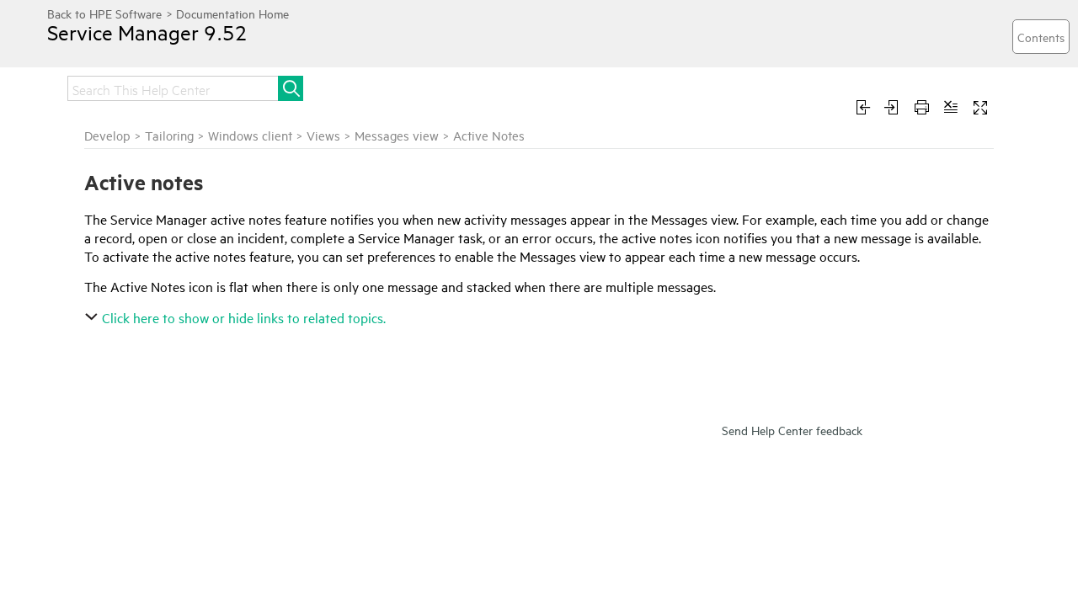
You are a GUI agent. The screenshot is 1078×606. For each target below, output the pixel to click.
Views (323, 135)
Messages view (397, 135)
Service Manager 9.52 (147, 32)
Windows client (250, 135)
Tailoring (169, 135)
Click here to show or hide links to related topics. (244, 317)
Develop (107, 135)
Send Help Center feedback (792, 430)
